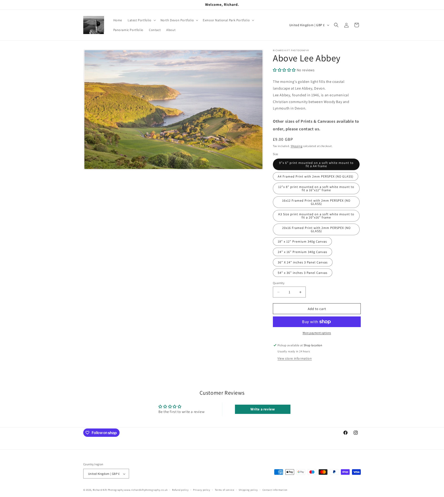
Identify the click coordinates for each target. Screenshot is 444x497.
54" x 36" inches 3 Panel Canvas (302, 273)
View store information (295, 358)
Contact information (274, 489)
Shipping (296, 146)
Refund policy (180, 489)
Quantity (278, 283)
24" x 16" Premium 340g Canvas (302, 252)
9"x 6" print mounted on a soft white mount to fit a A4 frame (316, 164)
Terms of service (224, 489)
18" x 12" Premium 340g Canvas (302, 241)
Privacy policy (201, 489)
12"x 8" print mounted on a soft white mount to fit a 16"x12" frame (316, 188)
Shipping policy (248, 489)
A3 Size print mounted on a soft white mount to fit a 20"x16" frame (316, 215)
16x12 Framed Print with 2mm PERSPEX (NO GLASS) (316, 202)
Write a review (262, 409)
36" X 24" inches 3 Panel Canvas (303, 262)
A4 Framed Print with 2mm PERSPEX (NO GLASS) (315, 176)
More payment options (317, 332)
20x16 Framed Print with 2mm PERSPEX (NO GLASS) (316, 229)
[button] (141, 20)
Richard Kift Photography (108, 490)
